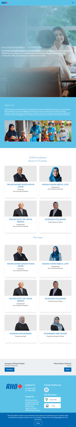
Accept (38, 423)
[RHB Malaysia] (4, 3)
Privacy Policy (58, 417)
